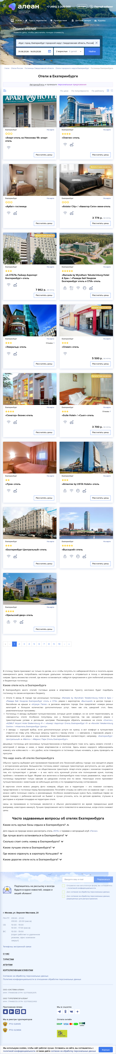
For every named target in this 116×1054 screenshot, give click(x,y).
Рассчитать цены (44, 154)
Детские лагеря (83, 20)
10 (59, 644)
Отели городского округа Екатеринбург (72, 68)
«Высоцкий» (87, 701)
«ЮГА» (56, 831)
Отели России (17, 68)
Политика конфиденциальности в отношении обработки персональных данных (42, 979)
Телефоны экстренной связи (17, 946)
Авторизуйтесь (37, 84)
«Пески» (94, 831)
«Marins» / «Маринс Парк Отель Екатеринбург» (45, 739)
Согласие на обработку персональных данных (25, 976)
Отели (6, 68)
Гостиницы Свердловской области (39, 68)
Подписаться (103, 879)
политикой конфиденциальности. (82, 888)
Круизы (101, 20)
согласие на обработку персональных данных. (90, 892)
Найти (92, 51)
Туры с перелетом (38, 20)
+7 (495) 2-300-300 (59, 6)
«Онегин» (108, 720)
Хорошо (106, 1050)
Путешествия (60, 20)
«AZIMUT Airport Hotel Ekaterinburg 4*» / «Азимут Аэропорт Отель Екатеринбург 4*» (47, 723)
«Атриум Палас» (39, 704)
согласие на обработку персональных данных (73, 1051)
